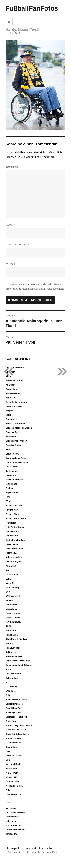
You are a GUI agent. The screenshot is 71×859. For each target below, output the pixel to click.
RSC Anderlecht (13, 674)
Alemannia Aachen (15, 380)
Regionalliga (12, 635)
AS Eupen (10, 385)
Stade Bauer (12, 721)
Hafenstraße (12, 544)
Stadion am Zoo (13, 738)
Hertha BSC (11, 553)
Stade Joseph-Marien (16, 730)
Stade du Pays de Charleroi (19, 725)
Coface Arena (12, 454)
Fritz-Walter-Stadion (15, 527)
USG (8, 760)
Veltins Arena (12, 768)
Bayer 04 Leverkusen (16, 402)
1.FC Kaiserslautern (15, 367)
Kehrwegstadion (14, 557)
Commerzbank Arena (16, 458)
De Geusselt (12, 471)
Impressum (11, 834)
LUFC (8, 579)
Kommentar (15, 167)
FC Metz (9, 501)
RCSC (9, 626)
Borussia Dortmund (15, 423)
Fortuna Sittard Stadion (17, 518)
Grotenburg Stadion (15, 540)
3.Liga (8, 376)
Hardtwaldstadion (14, 548)
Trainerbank (29, 848)
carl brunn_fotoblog (15, 812)
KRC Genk (11, 566)
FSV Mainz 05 (12, 531)
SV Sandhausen (13, 743)
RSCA (9, 669)
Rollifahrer (11, 652)
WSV (8, 790)
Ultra (8, 751)
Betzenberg (11, 419)
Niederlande (11, 609)
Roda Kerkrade (13, 648)
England (9, 488)
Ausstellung (11, 389)
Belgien (9, 410)
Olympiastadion (13, 613)
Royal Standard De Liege (18, 661)
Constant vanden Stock (17, 462)
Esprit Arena (12, 492)
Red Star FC (11, 630)
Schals (9, 695)
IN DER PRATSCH (14, 825)
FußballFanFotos (32, 8)
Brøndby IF (11, 436)
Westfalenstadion (14, 786)
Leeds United (12, 574)
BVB (8, 449)
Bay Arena (11, 398)
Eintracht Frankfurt (15, 479)
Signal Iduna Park (14, 708)
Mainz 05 (10, 583)
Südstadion (11, 747)
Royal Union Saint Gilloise (18, 665)
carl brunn (11, 808)
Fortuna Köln (12, 510)
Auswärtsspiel (13, 393)
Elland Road (11, 484)
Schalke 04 (11, 691)
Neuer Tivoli (11, 605)
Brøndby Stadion (14, 445)
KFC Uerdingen (13, 561)
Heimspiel (12, 848)
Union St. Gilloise (14, 755)
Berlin (8, 415)
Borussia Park (13, 432)
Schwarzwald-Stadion (16, 699)
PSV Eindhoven (13, 622)
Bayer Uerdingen (14, 406)
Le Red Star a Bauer (15, 829)
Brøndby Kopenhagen (16, 441)
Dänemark (11, 475)
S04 (7, 682)
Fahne (9, 497)
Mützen (9, 600)
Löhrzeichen (12, 817)
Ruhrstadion (12, 678)
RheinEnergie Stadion (16, 639)
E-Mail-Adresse (17, 244)
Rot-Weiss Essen (14, 656)
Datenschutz (47, 848)
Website (11, 264)
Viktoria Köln (12, 777)
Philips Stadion (13, 617)
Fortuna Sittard (13, 514)
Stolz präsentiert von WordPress (42, 852)
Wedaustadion (12, 781)
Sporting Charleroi (14, 712)
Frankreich (11, 523)
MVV (8, 592)
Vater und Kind (13, 764)
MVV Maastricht (13, 596)
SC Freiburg (11, 686)
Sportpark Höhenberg (16, 717)
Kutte (8, 570)
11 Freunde (11, 821)
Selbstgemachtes (14, 704)
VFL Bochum (12, 773)
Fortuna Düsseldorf (15, 505)
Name (10, 224)
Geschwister (12, 536)
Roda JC (10, 643)
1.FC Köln (10, 372)
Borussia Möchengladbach (19, 428)
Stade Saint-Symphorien (17, 734)
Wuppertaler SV (13, 794)
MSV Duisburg (12, 587)
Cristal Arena (12, 467)
